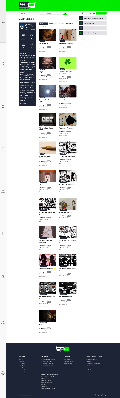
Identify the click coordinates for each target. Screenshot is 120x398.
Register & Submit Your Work (47, 376)
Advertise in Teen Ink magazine (48, 359)
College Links (89, 361)
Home (20, 17)
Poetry (3, 64)
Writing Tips (44, 384)
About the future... (66, 128)
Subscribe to (93, 18)
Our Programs (22, 363)
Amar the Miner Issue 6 (47, 297)
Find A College (88, 28)
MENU (22, 13)
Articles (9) (52, 23)
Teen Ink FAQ (22, 369)
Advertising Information (46, 361)
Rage (41, 72)
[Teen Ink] (29, 5)
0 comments (43, 51)
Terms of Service (22, 373)
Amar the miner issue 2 (67, 184)
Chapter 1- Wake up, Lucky (46, 101)
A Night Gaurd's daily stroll (47, 129)
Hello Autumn (44, 44)
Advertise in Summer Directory (48, 365)
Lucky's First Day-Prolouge (65, 72)
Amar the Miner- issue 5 (67, 269)
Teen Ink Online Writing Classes (93, 363)
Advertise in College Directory (47, 363)
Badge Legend (89, 369)
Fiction (3, 107)
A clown (42, 325)
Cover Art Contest (68, 359)
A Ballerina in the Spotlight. (45, 241)
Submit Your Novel (45, 378)
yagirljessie (43, 47)
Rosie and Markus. (66, 212)
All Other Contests (68, 363)
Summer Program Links (91, 359)
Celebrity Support (22, 365)
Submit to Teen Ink (89, 23)
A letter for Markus (66, 44)
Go (65, 13)
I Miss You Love (65, 100)
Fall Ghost (43, 184)
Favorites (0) (69, 23)
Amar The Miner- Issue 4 (67, 241)
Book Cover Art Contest (69, 361)
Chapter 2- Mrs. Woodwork (45, 157)
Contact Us (21, 361)
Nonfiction (3, 149)
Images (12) (61, 23)
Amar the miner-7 (65, 297)
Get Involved (44, 386)
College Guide (3, 374)
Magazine (3, 22)
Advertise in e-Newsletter (47, 369)
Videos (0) (43, 26)
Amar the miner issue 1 (67, 156)
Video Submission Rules (46, 382)
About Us (21, 359)
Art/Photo (3, 234)
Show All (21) (43, 23)
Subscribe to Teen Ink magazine (48, 388)
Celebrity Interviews (23, 367)
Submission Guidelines (46, 380)
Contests (3, 277)
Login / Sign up (101, 13)
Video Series (89, 367)
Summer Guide (3, 324)
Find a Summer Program (91, 33)
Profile (26, 17)
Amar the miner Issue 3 (47, 213)
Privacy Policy (22, 371)
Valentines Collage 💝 (47, 269)
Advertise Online (45, 367)
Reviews (3, 192)
